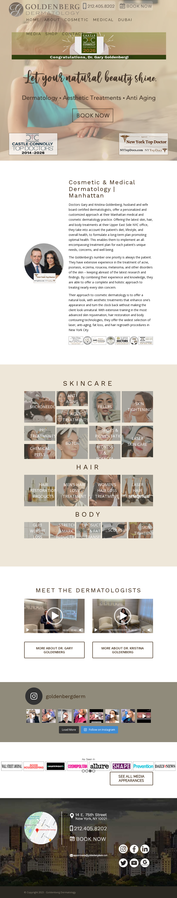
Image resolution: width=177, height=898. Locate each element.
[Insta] (123, 849)
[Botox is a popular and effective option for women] (80, 716)
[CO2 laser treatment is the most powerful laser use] (96, 716)
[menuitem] (33, 20)
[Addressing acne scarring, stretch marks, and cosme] (144, 716)
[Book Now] (135, 9)
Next (173, 760)
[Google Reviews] (144, 863)
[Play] (27, 630)
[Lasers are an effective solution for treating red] (49, 716)
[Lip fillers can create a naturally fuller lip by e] (112, 716)
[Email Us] (88, 856)
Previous (4, 760)
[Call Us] (88, 829)
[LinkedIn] (144, 849)
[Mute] (81, 630)
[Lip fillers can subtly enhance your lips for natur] (128, 716)
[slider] (46, 630)
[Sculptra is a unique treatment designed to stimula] (64, 716)
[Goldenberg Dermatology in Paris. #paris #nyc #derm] (33, 716)
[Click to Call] (98, 9)
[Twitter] (123, 863)
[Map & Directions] (43, 828)
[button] (54, 616)
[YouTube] (134, 863)
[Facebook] (134, 850)
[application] (54, 616)
